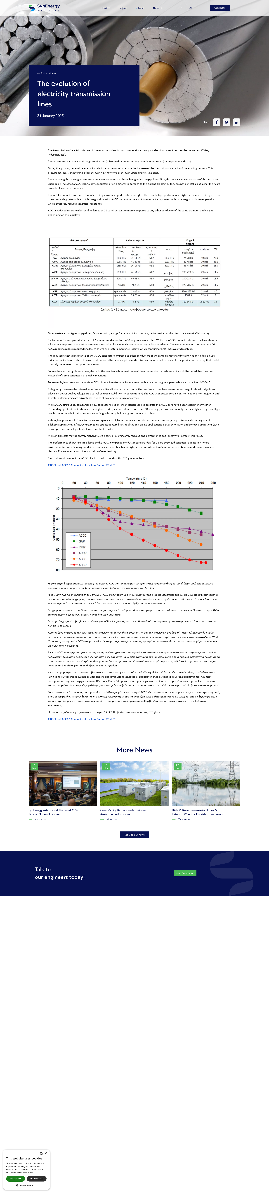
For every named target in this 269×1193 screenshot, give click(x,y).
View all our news (135, 834)
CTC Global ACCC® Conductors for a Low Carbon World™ (81, 465)
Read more (28, 1172)
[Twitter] (226, 122)
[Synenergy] (44, 8)
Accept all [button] (15, 1178)
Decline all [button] (36, 1178)
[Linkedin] (236, 122)
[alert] (26, 1170)
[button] (26, 1185)
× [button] (45, 1153)
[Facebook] (216, 122)
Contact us (219, 7)
